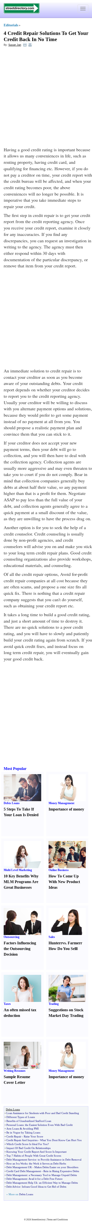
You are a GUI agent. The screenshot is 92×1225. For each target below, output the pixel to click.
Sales (52, 937)
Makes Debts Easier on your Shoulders (56, 1167)
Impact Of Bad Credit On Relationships (28, 1148)
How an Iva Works (16, 1163)
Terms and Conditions (57, 1219)
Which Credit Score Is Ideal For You (27, 1144)
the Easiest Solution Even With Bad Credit (49, 1124)
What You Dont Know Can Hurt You (61, 1140)
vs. (64, 943)
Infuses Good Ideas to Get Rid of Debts (44, 1186)
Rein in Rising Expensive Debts (61, 1171)
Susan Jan (14, 44)
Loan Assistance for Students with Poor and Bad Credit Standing (42, 1113)
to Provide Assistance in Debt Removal (59, 1159)
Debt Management (16, 1175)
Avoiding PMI (31, 1128)
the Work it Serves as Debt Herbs (47, 1163)
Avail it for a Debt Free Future (45, 1178)
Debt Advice (13, 1186)
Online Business (59, 870)
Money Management (61, 803)
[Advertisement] (46, 98)
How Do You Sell (63, 949)
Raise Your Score (33, 1136)
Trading (54, 1004)
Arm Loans (12, 1128)
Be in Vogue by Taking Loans (23, 1132)
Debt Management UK (19, 1167)
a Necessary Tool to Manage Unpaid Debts (53, 1175)
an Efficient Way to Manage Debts (58, 1182)
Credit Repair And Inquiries (22, 1140)
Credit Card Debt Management (23, 1171)
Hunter (55, 943)
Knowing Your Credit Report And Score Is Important (36, 1151)
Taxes (7, 1004)
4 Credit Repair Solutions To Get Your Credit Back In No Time (46, 36)
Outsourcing (11, 937)
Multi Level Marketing (18, 870)
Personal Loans (15, 1124)
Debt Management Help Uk (22, 1182)
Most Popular (15, 768)
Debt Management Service (21, 1159)
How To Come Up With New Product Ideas (64, 881)
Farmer (74, 943)
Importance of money (66, 809)
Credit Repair (13, 1136)
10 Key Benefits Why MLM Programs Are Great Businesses (21, 881)
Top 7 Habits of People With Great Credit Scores (33, 1155)
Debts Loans (12, 803)
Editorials (11, 25)
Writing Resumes (15, 1070)
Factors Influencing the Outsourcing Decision (20, 948)
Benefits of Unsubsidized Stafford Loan (28, 1120)
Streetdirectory (39, 1219)
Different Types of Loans (20, 1117)
